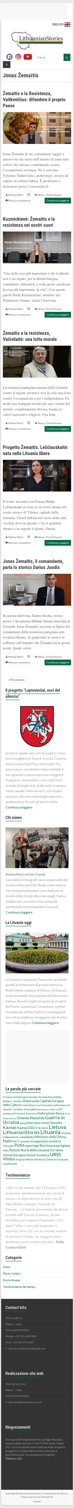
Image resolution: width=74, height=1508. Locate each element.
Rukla (6, 1150)
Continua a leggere (57, 200)
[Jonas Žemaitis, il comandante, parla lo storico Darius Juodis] (37, 575)
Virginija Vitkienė (25, 1159)
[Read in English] (67, 24)
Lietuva (57, 1127)
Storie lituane (54, 194)
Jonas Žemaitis (51, 1123)
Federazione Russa (51, 1113)
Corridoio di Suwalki (23, 1109)
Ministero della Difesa (50, 1137)
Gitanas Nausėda (30, 1118)
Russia (14, 1150)
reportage (32, 1146)
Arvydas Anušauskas (40, 1097)
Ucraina (56, 1150)
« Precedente (16, 679)
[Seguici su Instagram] (19, 57)
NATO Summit (21, 1141)
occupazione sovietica (45, 1141)
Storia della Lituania (34, 1150)
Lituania (50, 1132)
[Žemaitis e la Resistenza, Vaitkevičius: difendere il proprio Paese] (37, 114)
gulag (23, 1123)
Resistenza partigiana (54, 1146)
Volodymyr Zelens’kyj (45, 1159)
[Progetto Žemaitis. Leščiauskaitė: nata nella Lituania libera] (37, 461)
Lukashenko (27, 1137)
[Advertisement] (37, 1056)
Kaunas (9, 1127)
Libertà (44, 1128)
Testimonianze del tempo (19, 1286)
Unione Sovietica (37, 1155)
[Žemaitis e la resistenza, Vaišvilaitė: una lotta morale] (37, 347)
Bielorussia (31, 1101)
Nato (7, 1140)
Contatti (37, 1501)
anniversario (20, 1097)
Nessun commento (19, 200)
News (41, 194)
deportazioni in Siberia (46, 1109)
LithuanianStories (21, 1132)
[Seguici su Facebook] (10, 57)
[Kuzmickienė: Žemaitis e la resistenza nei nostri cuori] (37, 233)
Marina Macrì (15, 194)
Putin (19, 1145)
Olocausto (8, 1145)
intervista (33, 1123)
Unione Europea (14, 1155)
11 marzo (8, 1097)
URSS (55, 1154)
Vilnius (9, 1158)
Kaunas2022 (26, 1128)
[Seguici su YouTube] (29, 57)
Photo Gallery (12, 1273)
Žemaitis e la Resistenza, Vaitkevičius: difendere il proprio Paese (34, 99)
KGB (38, 1128)
